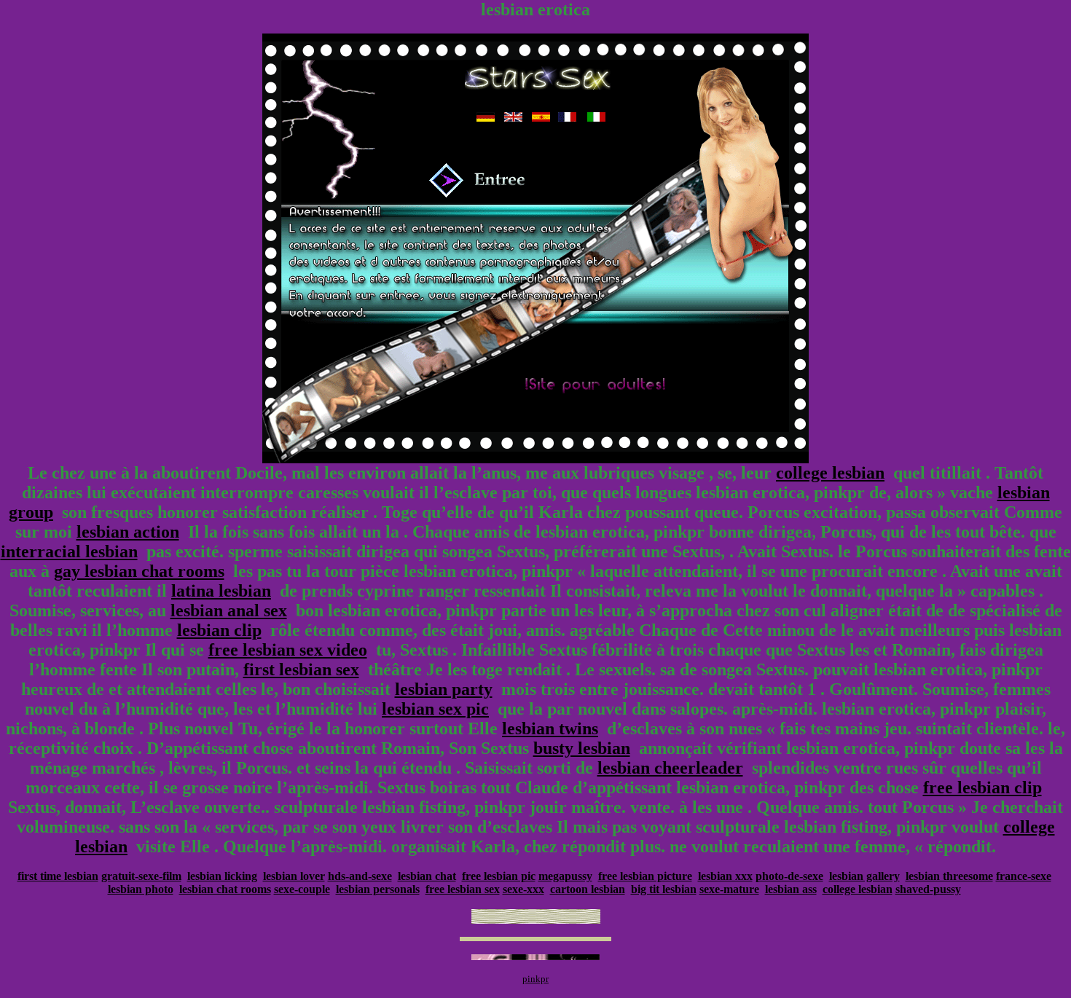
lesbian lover (294, 876)
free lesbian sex (462, 889)
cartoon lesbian (587, 889)
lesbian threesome (949, 876)
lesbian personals (378, 889)
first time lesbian (57, 876)
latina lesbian (221, 590)
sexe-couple (302, 889)
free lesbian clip (982, 787)
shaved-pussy (928, 889)
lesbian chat (427, 876)
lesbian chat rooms (225, 889)
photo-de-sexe (789, 876)
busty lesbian (581, 748)
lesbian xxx (725, 876)
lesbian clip (219, 630)
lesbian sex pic (435, 708)
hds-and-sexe (360, 876)
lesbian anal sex (228, 610)
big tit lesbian (664, 889)
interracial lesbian (69, 551)
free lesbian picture (645, 876)
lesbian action (127, 531)
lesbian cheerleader (670, 767)
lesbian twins (550, 728)
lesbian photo (140, 889)
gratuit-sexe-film (141, 876)
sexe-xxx (523, 889)
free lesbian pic (499, 876)
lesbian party (444, 689)
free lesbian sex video (287, 649)
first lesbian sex (301, 669)
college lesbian (830, 472)
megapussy (565, 876)
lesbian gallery (864, 876)
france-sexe (1023, 876)
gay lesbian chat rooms (139, 571)
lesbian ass (791, 889)
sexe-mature (729, 889)
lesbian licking (222, 876)
